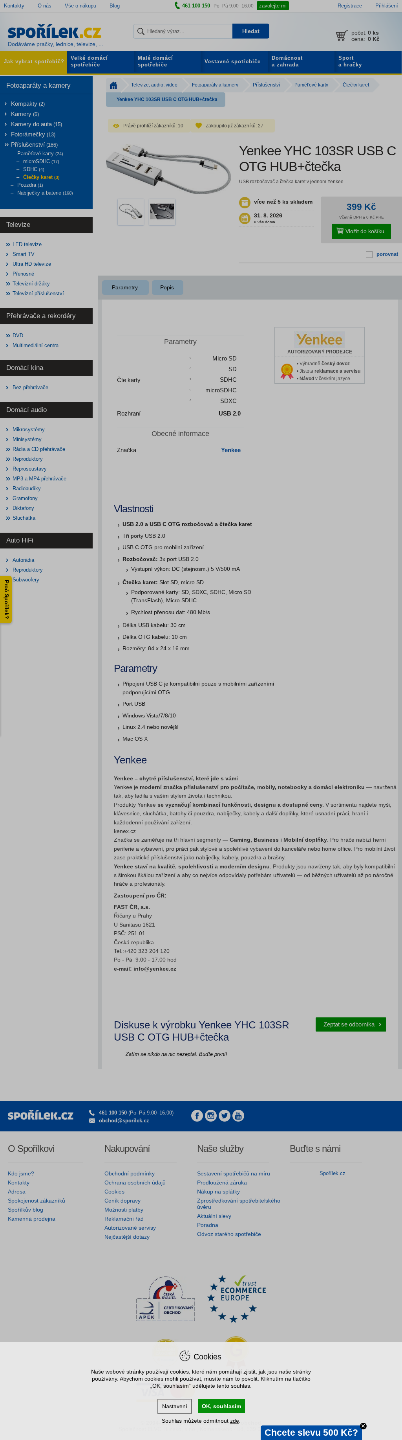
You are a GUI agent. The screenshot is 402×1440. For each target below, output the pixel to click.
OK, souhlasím (221, 1406)
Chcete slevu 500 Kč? (311, 1432)
